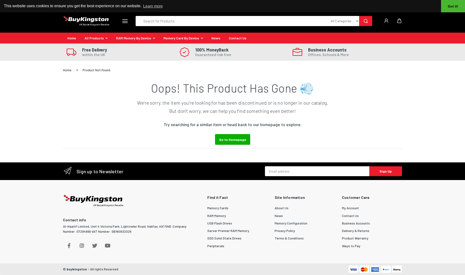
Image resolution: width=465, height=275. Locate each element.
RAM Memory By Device (133, 38)
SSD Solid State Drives (224, 238)
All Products (94, 38)
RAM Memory (216, 216)
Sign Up (386, 171)
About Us (281, 208)
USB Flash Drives (219, 223)
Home (71, 38)
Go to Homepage (232, 140)
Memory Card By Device (181, 38)
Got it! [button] (453, 6)
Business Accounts (356, 223)
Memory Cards (217, 208)
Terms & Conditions (289, 238)
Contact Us (237, 38)
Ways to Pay (351, 246)
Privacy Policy (285, 231)
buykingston (77, 269)
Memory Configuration (291, 223)
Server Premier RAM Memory (228, 231)
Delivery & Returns (355, 231)
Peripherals (215, 246)
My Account (350, 208)
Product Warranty (355, 238)
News (215, 38)
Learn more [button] (153, 6)
